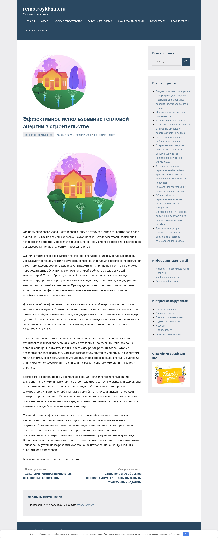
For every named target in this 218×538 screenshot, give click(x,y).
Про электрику (156, 20)
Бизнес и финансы (36, 30)
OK (186, 534)
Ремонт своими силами (130, 20)
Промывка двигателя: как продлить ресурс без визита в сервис (172, 103)
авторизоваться (85, 504)
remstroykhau (83, 134)
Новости (44, 20)
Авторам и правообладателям (172, 268)
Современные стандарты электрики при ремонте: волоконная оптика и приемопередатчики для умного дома (170, 153)
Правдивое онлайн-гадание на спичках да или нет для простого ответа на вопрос (173, 128)
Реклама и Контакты (167, 281)
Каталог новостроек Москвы (171, 120)
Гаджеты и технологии (99, 20)
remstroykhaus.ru (44, 8)
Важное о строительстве (68, 20)
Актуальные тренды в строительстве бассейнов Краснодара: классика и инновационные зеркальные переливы (171, 174)
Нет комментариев (104, 134)
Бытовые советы (179, 20)
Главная (30, 20)
